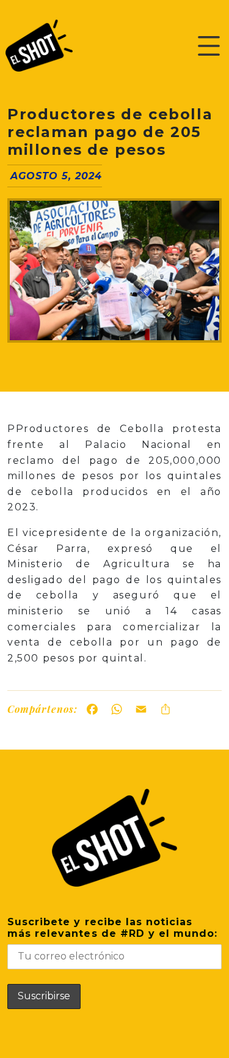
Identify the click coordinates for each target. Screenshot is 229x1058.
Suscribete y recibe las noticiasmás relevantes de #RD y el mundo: (112, 927)
